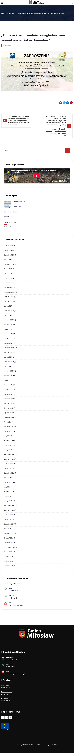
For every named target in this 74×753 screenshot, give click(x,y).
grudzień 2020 (8, 538)
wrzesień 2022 (9, 459)
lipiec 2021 (8, 519)
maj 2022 (7, 478)
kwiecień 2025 (9, 320)
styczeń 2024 (8, 385)
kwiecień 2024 (9, 371)
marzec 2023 (8, 431)
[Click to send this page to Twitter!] (64, 102)
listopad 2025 (8, 287)
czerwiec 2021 (9, 524)
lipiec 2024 (8, 357)
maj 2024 (7, 366)
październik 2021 (9, 505)
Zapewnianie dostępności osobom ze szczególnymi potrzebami (11, 212)
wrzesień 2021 (9, 510)
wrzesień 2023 (9, 403)
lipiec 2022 (8, 468)
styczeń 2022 (8, 491)
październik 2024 (9, 348)
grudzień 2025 (8, 283)
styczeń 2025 (8, 334)
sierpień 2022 (8, 464)
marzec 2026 (8, 269)
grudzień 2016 (8, 552)
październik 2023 (9, 399)
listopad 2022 (8, 450)
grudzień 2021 (8, 496)
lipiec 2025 (8, 306)
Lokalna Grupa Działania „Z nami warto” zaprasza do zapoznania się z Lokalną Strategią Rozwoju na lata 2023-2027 (19, 201)
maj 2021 (7, 529)
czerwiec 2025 (9, 311)
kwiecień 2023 (9, 427)
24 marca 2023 (6, 45)
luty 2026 (7, 273)
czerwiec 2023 (9, 417)
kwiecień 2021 (9, 533)
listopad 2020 (8, 543)
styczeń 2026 (8, 278)
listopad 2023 (8, 394)
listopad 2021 (8, 501)
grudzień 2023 (8, 389)
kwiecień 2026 (9, 264)
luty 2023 (7, 436)
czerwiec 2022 (9, 473)
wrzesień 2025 (9, 297)
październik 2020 (9, 547)
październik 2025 (9, 292)
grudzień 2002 (8, 561)
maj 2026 (7, 260)
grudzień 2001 (8, 566)
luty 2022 (7, 487)
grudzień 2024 (8, 338)
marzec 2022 (8, 482)
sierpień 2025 (8, 301)
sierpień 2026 (8, 246)
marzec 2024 (8, 375)
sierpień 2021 (8, 515)
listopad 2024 (8, 343)
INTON (55, 745)
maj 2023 (7, 422)
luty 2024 (7, 380)
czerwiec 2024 (9, 362)
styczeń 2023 (8, 440)
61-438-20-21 (13, 598)
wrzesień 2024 (9, 352)
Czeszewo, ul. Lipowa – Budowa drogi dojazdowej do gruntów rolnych (11, 222)
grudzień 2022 (8, 445)
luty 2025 (7, 329)
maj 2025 (7, 315)
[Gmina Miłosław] (37, 3)
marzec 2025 (8, 324)
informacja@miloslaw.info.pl (17, 605)
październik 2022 (9, 454)
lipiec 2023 (8, 413)
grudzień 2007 (8, 556)
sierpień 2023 (8, 408)
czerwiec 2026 (9, 255)
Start (2, 13)
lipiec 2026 (8, 250)
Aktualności (10, 13)
